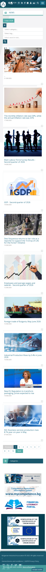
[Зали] (27, 3)
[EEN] (23, 530)
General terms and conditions (12, 561)
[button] (38, 3)
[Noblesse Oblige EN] (23, 478)
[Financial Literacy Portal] (23, 504)
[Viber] (19, 3)
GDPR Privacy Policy (32, 561)
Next (19, 451)
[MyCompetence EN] (23, 491)
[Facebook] (24, 3)
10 (13, 451)
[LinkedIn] (22, 3)
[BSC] (23, 521)
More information (29, 567)
